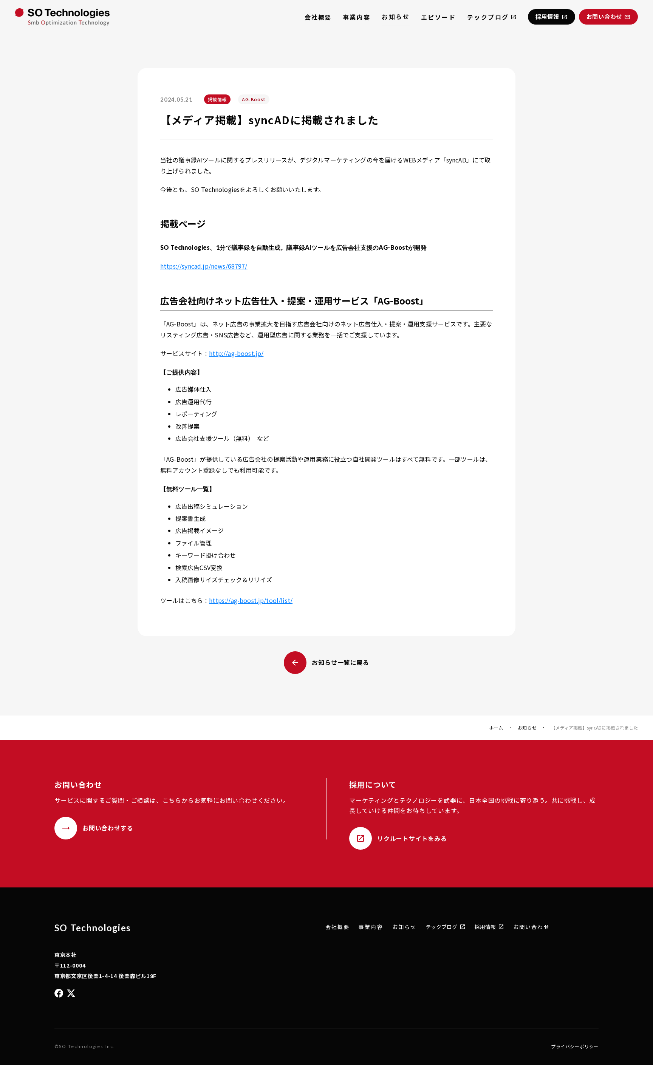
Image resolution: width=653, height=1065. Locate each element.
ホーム (496, 728)
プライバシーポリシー (575, 1046)
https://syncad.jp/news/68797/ (204, 266)
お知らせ (396, 16)
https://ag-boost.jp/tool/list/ (250, 600)
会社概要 (318, 17)
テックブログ (488, 17)
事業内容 (357, 17)
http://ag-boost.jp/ (236, 353)
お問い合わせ (531, 927)
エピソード (438, 17)
